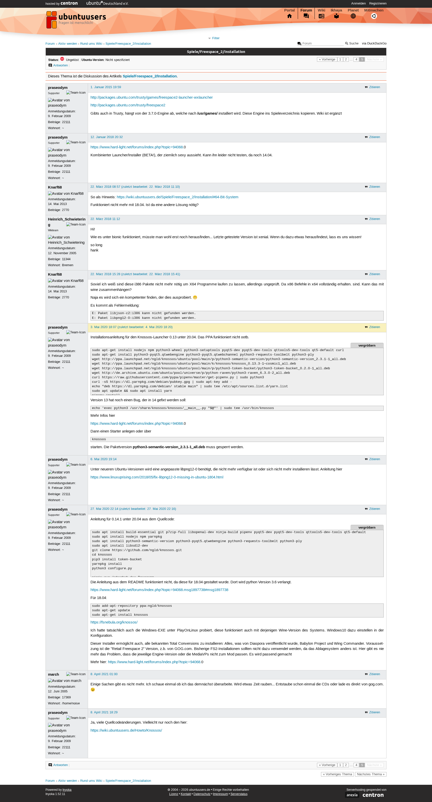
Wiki (321, 10)
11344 (66, 259)
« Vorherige (327, 59)
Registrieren (377, 3)
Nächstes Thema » (370, 774)
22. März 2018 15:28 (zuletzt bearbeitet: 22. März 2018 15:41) (135, 274)
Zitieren (374, 87)
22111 (66, 122)
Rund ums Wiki (91, 44)
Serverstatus (239, 794)
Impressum (220, 794)
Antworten (60, 65)
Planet (353, 10)
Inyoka (67, 790)
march (53, 674)
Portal (289, 10)
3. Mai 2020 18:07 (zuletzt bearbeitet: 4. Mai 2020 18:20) (131, 327)
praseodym (58, 87)
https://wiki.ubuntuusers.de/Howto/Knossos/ (126, 730)
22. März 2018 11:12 (105, 219)
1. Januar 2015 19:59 (105, 87)
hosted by (53, 4)
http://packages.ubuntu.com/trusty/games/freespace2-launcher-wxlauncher (151, 97)
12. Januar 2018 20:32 (106, 137)
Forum (306, 10)
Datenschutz (202, 794)
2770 (65, 210)
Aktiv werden (67, 44)
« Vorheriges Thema (337, 774)
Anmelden (358, 3)
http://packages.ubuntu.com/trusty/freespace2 (127, 105)
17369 (66, 697)
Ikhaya (336, 10)
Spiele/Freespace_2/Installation (128, 44)
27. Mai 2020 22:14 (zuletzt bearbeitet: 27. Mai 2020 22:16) (133, 509)
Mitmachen (374, 10)
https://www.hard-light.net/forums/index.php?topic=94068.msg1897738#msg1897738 (159, 590)
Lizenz (173, 794)
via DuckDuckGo (374, 43)
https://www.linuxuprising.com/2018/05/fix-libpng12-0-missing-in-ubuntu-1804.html (156, 477)
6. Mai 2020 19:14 (103, 459)
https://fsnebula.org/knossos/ (114, 622)
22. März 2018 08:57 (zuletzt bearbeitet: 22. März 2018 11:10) (135, 187)
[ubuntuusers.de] (77, 21)
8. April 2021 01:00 (104, 674)
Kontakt (186, 794)
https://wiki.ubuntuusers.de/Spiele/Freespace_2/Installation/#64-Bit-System (177, 197)
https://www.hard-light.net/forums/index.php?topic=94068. (137, 147)
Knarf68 (55, 187)
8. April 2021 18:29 (104, 712)
